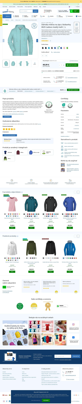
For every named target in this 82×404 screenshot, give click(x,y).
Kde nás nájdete (71, 379)
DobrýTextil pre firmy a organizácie (29, 377)
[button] (37, 40)
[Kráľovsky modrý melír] (55, 47)
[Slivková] (58, 258)
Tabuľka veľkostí (56, 52)
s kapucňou (77, 125)
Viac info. (39, 124)
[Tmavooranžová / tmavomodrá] (76, 258)
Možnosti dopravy (75, 60)
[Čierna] (42, 47)
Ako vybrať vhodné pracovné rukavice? (49, 371)
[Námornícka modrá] (17, 258)
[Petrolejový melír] (35, 216)
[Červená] (8, 214)
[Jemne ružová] (50, 260)
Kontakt (44, 6)
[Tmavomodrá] (46, 47)
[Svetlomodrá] (12, 216)
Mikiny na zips (17, 20)
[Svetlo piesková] (50, 258)
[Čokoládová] (56, 258)
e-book (42, 4)
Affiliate (23, 380)
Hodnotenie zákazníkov (28, 91)
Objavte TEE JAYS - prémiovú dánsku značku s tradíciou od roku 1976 (73, 170)
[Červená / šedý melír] (74, 258)
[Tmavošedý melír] (12, 260)
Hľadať (35, 11)
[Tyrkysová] (49, 47)
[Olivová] (38, 214)
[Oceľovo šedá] (10, 260)
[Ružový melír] (64, 47)
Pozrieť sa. (58, 1)
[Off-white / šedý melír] (65, 258)
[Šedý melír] (26, 216)
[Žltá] (19, 214)
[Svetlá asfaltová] (47, 258)
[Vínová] (16, 214)
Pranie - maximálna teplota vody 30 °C (71, 143)
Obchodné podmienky (7, 373)
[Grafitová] (52, 47)
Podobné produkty (50, 91)
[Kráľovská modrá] (7, 216)
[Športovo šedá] (36, 258)
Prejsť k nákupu (74, 89)
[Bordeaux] (30, 258)
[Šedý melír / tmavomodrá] (67, 258)
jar (74, 128)
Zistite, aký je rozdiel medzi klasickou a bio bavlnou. (13, 114)
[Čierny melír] (28, 216)
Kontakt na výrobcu (65, 136)
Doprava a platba (12, 6)
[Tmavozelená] (16, 216)
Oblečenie (7, 20)
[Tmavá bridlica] (16, 260)
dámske (77, 117)
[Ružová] (17, 214)
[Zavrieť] (80, 1)
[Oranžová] (12, 214)
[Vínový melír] (29, 216)
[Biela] (7, 214)
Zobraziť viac (44, 38)
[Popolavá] (33, 216)
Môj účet (77, 6)
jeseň (76, 128)
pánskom (15, 111)
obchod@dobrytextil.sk (72, 77)
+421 (48, 11)
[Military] (19, 258)
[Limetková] (7, 260)
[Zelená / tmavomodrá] (69, 258)
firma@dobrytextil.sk (72, 81)
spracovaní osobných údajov (65, 359)
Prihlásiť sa (76, 356)
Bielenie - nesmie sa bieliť (68, 146)
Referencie (35, 6)
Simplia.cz (77, 401)
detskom (21, 111)
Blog (40, 6)
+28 (17, 216)
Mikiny (12, 20)
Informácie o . (62, 359)
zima (78, 128)
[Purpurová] (16, 258)
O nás (23, 371)
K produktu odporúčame (40, 91)
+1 (17, 260)
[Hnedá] (14, 214)
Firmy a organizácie (28, 6)
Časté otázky (5, 6)
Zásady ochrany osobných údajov (9, 379)
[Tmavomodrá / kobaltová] (71, 258)
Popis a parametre (12, 91)
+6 (36, 216)
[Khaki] (10, 216)
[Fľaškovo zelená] (8, 260)
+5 (75, 216)
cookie (31, 395)
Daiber (77, 114)
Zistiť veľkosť (7, 116)
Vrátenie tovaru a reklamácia (8, 377)
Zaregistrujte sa (33, 4)
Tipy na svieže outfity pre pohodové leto (49, 384)
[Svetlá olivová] (54, 258)
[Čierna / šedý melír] (72, 258)
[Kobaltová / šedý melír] (63, 258)
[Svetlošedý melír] (14, 260)
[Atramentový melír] (61, 47)
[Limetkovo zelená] (67, 47)
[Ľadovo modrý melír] (58, 47)
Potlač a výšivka (20, 6)
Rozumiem (45, 400)
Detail (12, 227)
